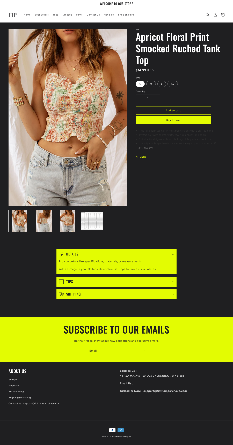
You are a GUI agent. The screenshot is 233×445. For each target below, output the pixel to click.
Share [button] (143, 156)
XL (172, 83)
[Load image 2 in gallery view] (44, 221)
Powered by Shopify (122, 436)
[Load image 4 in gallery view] (92, 221)
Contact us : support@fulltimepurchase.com (34, 403)
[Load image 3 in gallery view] (68, 221)
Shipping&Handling (20, 397)
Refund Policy (17, 391)
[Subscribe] (143, 351)
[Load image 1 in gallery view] (20, 221)
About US (14, 385)
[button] (208, 15)
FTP (111, 436)
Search (13, 379)
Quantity (140, 91)
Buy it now (173, 120)
